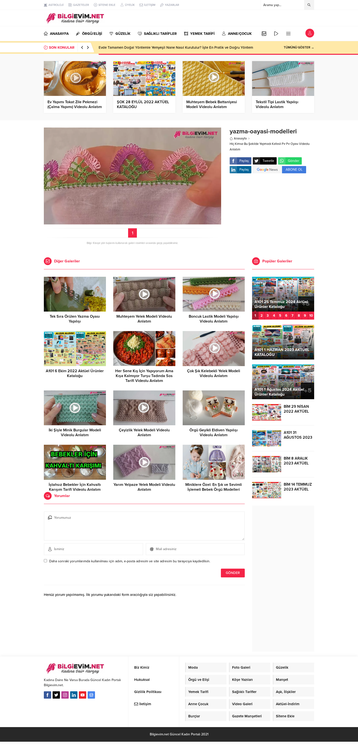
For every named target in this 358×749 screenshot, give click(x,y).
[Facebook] (47, 695)
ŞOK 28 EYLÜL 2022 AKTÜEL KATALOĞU (143, 104)
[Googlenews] (91, 695)
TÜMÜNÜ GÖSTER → (299, 47)
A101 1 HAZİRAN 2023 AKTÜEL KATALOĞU (281, 352)
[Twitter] (56, 695)
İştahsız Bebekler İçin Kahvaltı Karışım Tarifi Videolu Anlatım (75, 487)
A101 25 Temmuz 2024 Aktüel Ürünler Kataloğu (281, 304)
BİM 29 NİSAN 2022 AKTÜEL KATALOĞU (296, 411)
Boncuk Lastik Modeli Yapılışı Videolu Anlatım (214, 319)
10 (311, 316)
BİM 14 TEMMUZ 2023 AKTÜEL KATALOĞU (298, 489)
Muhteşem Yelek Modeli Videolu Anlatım (144, 319)
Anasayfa (240, 138)
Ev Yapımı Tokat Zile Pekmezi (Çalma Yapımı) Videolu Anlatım (74, 104)
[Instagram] (65, 695)
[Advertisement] (272, 216)
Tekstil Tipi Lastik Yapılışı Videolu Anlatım (277, 104)
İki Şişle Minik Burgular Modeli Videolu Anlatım (75, 432)
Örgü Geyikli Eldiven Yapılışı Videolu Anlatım (213, 432)
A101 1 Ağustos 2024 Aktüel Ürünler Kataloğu (279, 392)
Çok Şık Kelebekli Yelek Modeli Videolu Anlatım (213, 373)
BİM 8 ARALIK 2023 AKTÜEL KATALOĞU (296, 463)
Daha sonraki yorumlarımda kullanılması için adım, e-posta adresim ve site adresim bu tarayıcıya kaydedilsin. (129, 561)
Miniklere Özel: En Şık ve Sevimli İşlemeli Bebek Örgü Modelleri (213, 487)
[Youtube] (82, 695)
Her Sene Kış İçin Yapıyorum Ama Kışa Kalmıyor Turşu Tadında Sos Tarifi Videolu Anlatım (144, 376)
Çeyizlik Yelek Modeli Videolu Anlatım (144, 432)
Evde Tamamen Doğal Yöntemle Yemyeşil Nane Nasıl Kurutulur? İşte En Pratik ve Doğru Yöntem (176, 47)
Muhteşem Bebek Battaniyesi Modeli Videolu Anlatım (211, 104)
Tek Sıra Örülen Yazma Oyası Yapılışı (75, 319)
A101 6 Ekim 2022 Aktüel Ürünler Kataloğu (75, 373)
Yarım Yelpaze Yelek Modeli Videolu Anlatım (144, 487)
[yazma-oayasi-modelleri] (132, 222)
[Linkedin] (73, 695)
